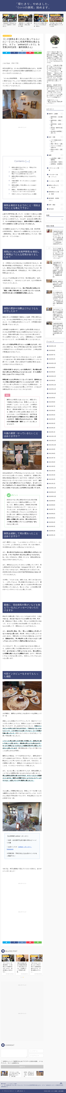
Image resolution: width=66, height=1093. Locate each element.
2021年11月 (55, 440)
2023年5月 (55, 380)
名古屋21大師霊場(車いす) (56, 132)
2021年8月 (55, 453)
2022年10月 (55, 393)
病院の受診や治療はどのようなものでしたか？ (24, 177)
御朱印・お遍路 (55, 113)
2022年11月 (55, 389)
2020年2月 (55, 530)
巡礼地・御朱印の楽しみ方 (56, 128)
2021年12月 (55, 436)
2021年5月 (55, 466)
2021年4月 (55, 470)
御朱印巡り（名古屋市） (56, 117)
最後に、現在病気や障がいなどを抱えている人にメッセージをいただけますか (24, 190)
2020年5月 (55, 518)
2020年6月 (55, 513)
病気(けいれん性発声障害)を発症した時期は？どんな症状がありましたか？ (24, 173)
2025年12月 (55, 346)
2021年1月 (55, 483)
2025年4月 (55, 359)
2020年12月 (55, 487)
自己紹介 (55, 209)
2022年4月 (55, 419)
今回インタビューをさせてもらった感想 (24, 194)
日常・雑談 (55, 204)
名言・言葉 (55, 137)
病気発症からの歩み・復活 (55, 193)
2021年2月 (55, 479)
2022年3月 (55, 423)
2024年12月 (55, 363)
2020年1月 (55, 535)
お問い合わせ (20, 1090)
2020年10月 (55, 496)
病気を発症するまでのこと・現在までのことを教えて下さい (24, 168)
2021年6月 (55, 462)
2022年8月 (55, 402)
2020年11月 (55, 492)
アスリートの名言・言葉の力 (56, 146)
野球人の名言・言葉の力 (56, 150)
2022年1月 (55, 432)
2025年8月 (55, 350)
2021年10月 (55, 445)
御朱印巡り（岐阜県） (56, 124)
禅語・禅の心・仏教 (56, 143)
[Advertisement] (22, 141)
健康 (55, 155)
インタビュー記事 (7, 35)
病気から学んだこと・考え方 (55, 186)
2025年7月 (55, 354)
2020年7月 (55, 509)
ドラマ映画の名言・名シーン (56, 141)
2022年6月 (55, 410)
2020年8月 (55, 505)
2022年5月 (55, 415)
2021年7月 (55, 457)
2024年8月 (55, 367)
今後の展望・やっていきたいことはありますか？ (24, 181)
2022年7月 (55, 406)
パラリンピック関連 (55, 169)
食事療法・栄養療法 (56, 164)
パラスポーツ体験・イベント (55, 175)
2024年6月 (55, 372)
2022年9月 (55, 397)
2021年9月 (55, 449)
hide (27, 161)
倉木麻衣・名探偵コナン (55, 199)
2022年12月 (55, 384)
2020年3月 (55, 526)
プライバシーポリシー (9, 1090)
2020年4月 (55, 522)
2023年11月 (55, 376)
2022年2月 (55, 427)
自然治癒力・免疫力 (56, 162)
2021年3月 (55, 475)
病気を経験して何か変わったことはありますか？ (24, 186)
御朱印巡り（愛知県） (56, 121)
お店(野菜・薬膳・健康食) (56, 159)
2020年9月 (55, 500)
